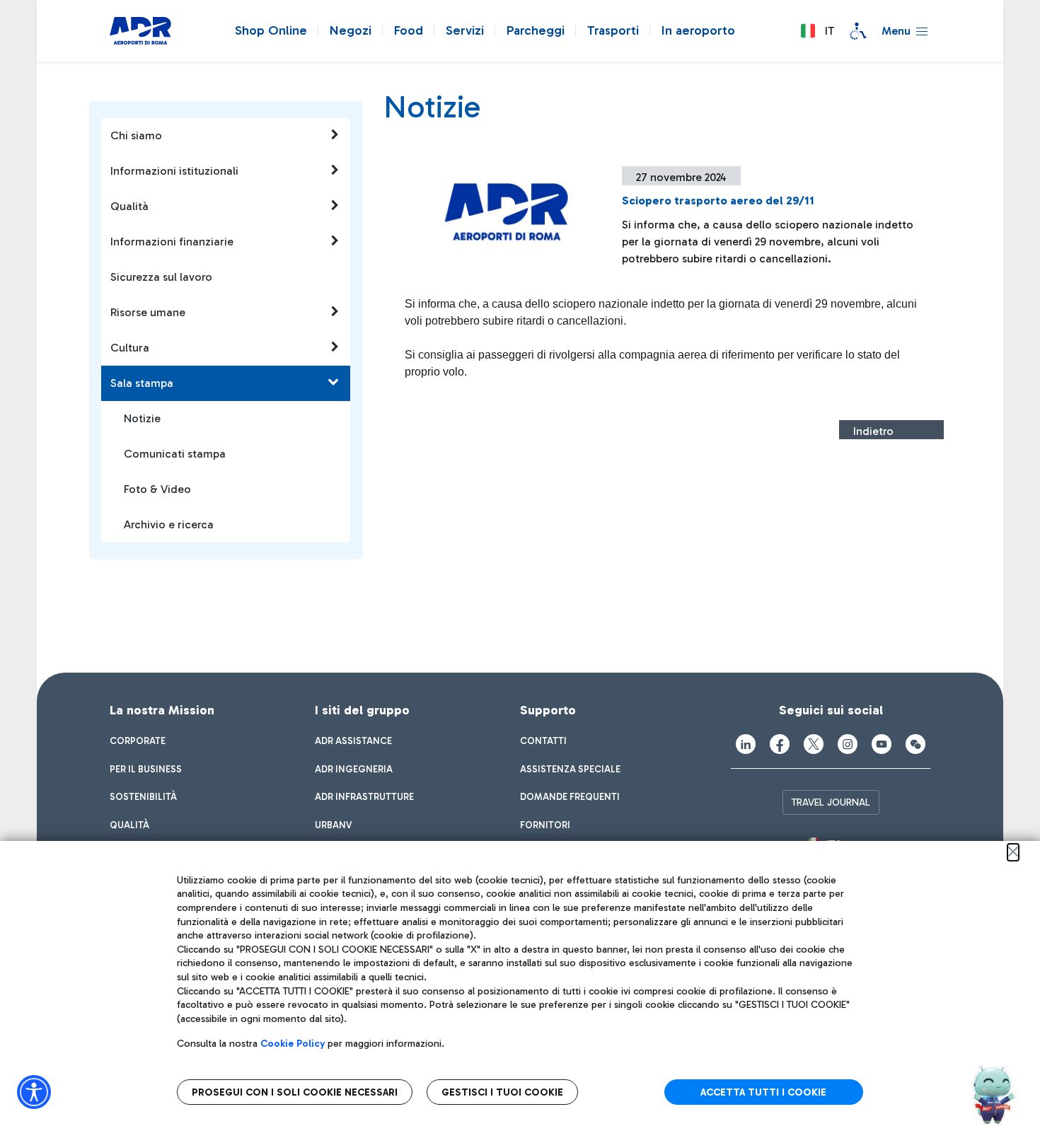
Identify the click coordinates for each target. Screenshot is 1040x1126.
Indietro (873, 431)
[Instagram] (847, 744)
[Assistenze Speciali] (858, 31)
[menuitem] (138, 741)
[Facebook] (780, 744)
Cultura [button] (129, 347)
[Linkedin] (746, 744)
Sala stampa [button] (141, 383)
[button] (817, 31)
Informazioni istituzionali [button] (174, 171)
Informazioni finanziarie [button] (171, 241)
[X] (814, 744)
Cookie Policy (292, 1044)
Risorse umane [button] (147, 312)
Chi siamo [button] (136, 135)
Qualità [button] (129, 206)
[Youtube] (881, 744)
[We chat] (915, 744)
